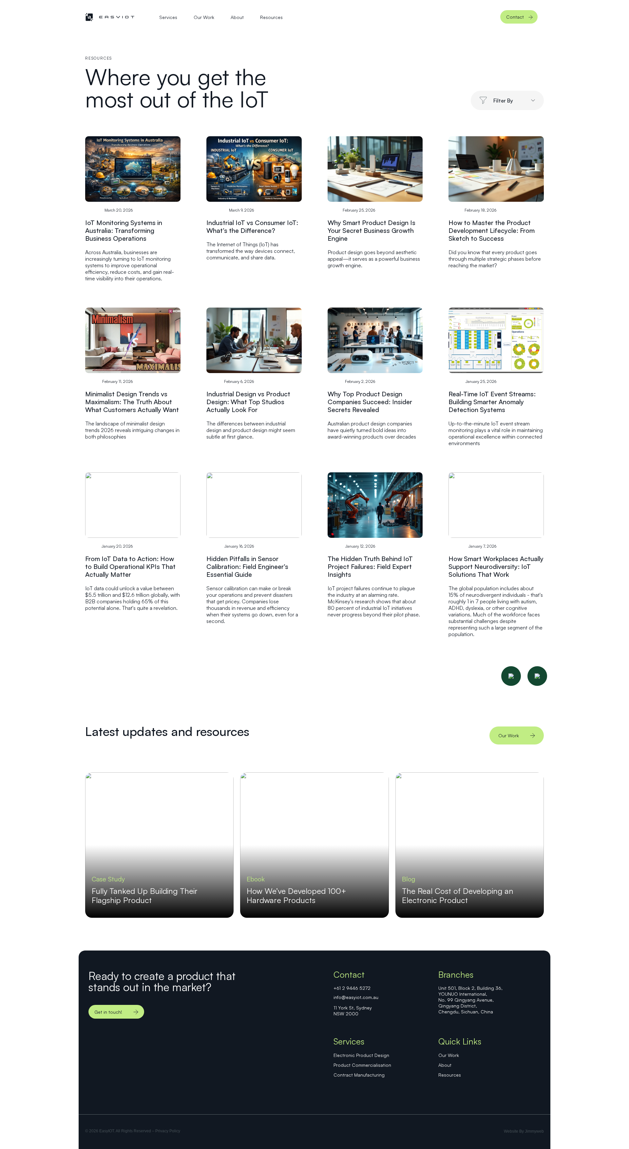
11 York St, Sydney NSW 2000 (353, 1010)
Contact (515, 17)
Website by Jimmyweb (524, 1131)
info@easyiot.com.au (356, 997)
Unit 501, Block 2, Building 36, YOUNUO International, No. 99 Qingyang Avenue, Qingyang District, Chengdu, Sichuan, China (470, 999)
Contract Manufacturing (359, 1075)
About (237, 17)
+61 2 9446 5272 (352, 988)
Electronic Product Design (361, 1055)
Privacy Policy (167, 1131)
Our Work (204, 17)
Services (168, 17)
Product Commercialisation (362, 1065)
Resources (271, 17)
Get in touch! (108, 1012)
